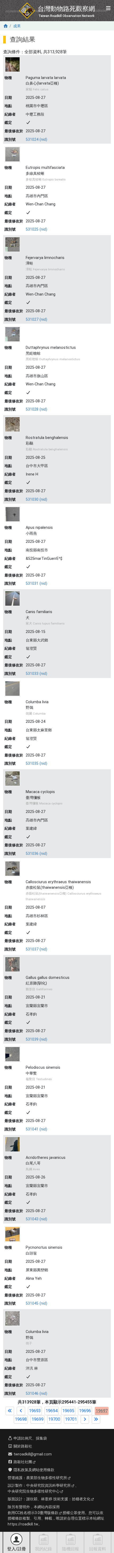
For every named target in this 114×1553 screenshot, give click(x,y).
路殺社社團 (22, 1462)
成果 (17, 26)
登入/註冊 (16, 1548)
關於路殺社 (22, 1446)
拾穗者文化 (81, 1499)
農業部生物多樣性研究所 (46, 1478)
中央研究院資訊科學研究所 (48, 1485)
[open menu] (108, 8)
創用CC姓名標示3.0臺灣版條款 (33, 1513)
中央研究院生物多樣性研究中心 (34, 1491)
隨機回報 (70, 1548)
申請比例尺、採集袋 (29, 1438)
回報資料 (97, 1548)
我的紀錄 (43, 1548)
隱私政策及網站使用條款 (33, 1470)
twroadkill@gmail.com (32, 1454)
